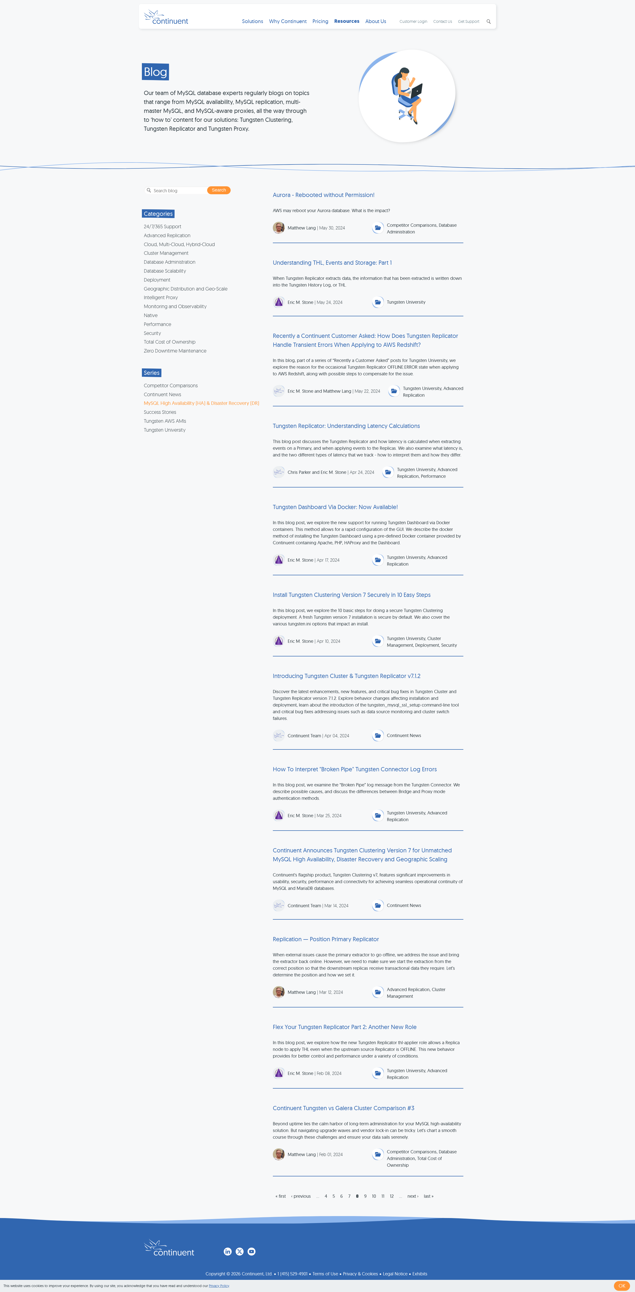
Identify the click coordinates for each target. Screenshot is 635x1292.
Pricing (320, 21)
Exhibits (420, 1274)
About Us (375, 21)
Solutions (252, 21)
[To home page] (169, 1247)
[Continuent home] (166, 16)
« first (281, 1196)
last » (429, 1196)
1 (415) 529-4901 (293, 1274)
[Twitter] (240, 1252)
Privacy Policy (219, 1286)
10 (374, 1196)
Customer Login (413, 21)
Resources (346, 21)
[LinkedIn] (228, 1252)
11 (382, 1196)
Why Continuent (288, 21)
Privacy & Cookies (360, 1274)
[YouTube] (251, 1252)
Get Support (468, 21)
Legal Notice (395, 1274)
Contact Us (442, 21)
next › (413, 1196)
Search (488, 21)
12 (392, 1196)
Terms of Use (325, 1274)
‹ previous (301, 1196)
